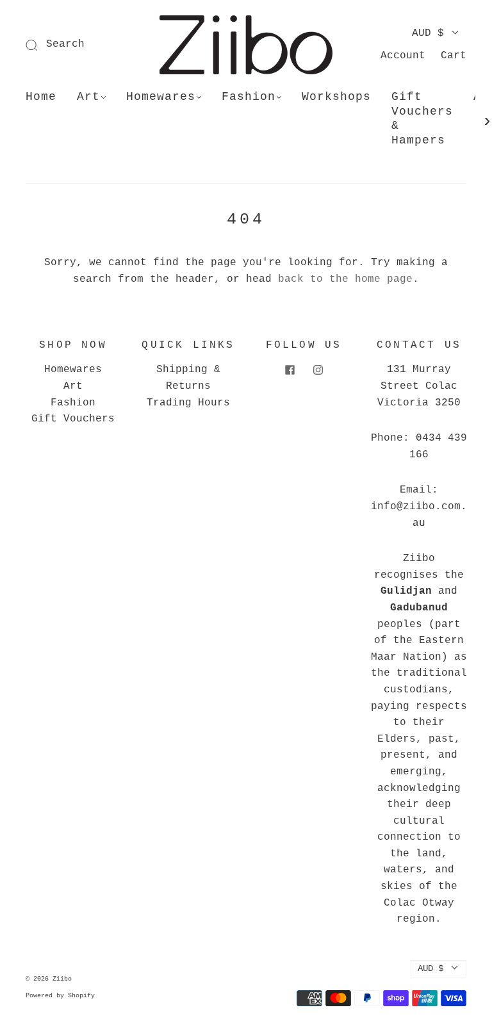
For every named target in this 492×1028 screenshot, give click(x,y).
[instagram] (318, 369)
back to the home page (345, 279)
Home (41, 96)
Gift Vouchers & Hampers (422, 118)
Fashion (248, 96)
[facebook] (289, 369)
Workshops (336, 96)
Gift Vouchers (73, 419)
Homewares (160, 96)
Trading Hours (188, 403)
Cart (453, 55)
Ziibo (62, 979)
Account (403, 55)
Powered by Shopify (60, 995)
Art (88, 96)
